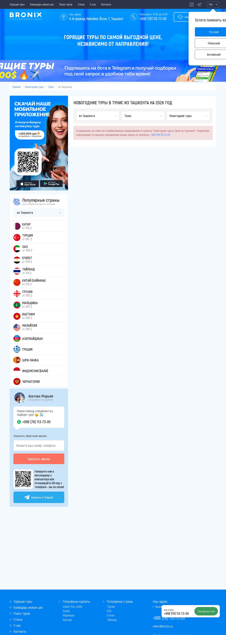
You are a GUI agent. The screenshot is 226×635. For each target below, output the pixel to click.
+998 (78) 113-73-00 (152, 18)
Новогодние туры (34, 86)
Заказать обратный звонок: (30, 435)
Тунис (51, 86)
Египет (111, 615)
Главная (16, 86)
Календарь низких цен (42, 4)
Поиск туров (65, 4)
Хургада (67, 620)
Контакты (106, 4)
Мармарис (69, 615)
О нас (93, 4)
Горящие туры (17, 4)
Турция (111, 606)
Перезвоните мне (206, 611)
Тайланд (112, 620)
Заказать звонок (39, 459)
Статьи (81, 4)
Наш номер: (169, 610)
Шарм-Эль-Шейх (72, 606)
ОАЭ (109, 611)
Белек (66, 611)
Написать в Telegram (42, 497)
